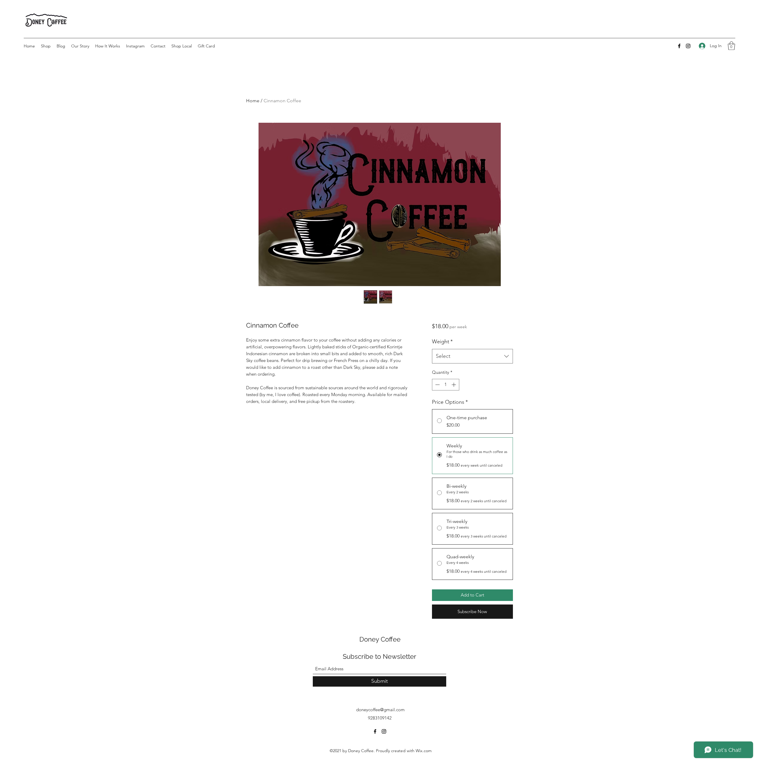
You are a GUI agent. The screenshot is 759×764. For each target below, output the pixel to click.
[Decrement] (437, 384)
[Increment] (454, 384)
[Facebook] (679, 46)
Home (252, 100)
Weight (442, 341)
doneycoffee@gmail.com (380, 709)
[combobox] (472, 356)
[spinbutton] (445, 384)
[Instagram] (688, 46)
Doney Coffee (380, 639)
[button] (731, 46)
